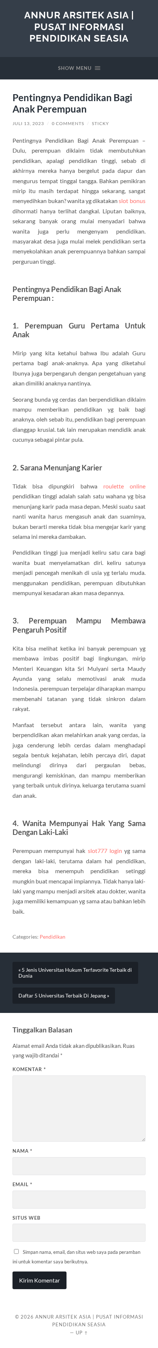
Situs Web (26, 1218)
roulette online (124, 486)
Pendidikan (52, 937)
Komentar (29, 1069)
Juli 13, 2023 (28, 123)
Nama (22, 1151)
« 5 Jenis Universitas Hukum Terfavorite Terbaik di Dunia (75, 973)
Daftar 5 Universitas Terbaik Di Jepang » (63, 996)
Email (22, 1184)
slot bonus (132, 200)
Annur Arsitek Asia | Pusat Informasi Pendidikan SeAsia (79, 26)
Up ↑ (82, 1332)
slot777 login (105, 850)
